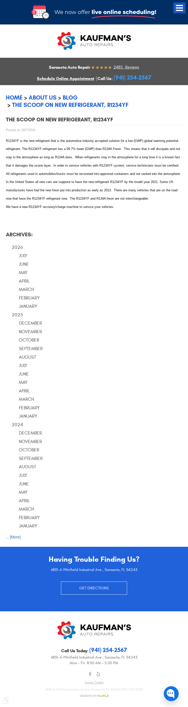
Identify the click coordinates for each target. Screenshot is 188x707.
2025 (17, 315)
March (26, 289)
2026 (17, 247)
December (30, 323)
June (24, 264)
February (29, 298)
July (23, 255)
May (23, 272)
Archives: (19, 234)
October (29, 340)
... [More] (13, 537)
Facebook (90, 674)
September (31, 348)
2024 (17, 424)
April (24, 281)
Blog (70, 97)
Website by (94, 696)
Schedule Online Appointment (65, 78)
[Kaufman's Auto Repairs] (94, 41)
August (27, 357)
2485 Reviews (126, 67)
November (30, 331)
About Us (43, 97)
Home (14, 97)
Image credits (94, 682)
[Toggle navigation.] (179, 7)
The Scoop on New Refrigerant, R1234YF (70, 105)
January (28, 306)
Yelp (98, 674)
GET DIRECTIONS (94, 588)
